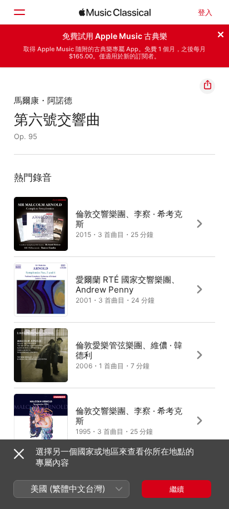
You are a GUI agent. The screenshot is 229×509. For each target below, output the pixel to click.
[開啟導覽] (19, 12)
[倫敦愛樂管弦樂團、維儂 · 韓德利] (114, 355)
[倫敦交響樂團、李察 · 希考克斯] (114, 223)
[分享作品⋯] (207, 86)
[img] (115, 12)
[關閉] (220, 32)
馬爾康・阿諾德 (43, 100)
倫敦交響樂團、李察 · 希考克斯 (129, 218)
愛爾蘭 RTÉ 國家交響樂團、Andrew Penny (128, 284)
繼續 (177, 489)
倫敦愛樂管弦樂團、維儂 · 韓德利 (129, 349)
